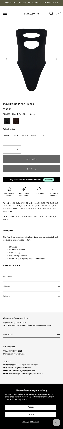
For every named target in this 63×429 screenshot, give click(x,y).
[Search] (51, 13)
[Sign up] (58, 334)
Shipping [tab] (6, 286)
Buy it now (31, 169)
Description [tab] (8, 230)
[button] (6, 58)
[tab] (31, 254)
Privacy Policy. (21, 399)
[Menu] (5, 13)
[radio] (7, 121)
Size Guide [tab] (7, 276)
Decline (31, 414)
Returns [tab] (6, 296)
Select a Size (9, 129)
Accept (30, 407)
